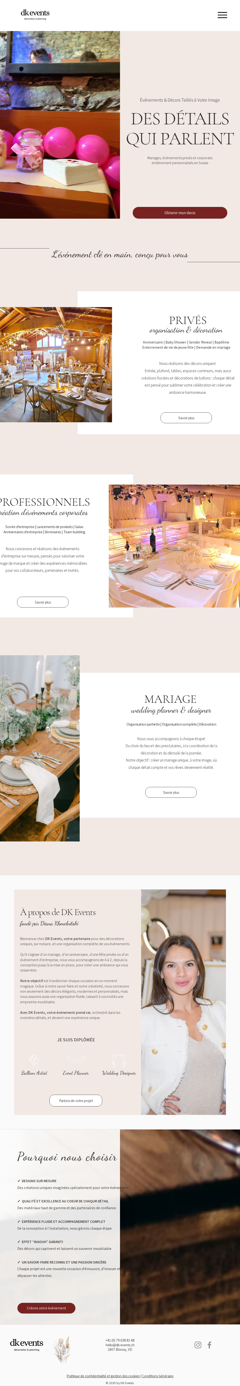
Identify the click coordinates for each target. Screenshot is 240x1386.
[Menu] (222, 15)
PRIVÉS (188, 320)
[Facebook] (209, 1345)
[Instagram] (197, 1345)
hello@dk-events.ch (120, 1345)
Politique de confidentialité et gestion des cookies (103, 1376)
